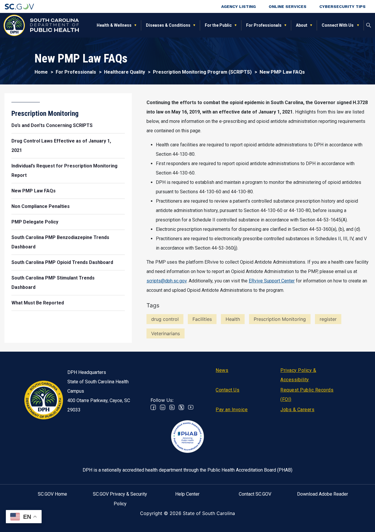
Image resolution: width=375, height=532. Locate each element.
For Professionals (264, 25)
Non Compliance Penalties (40, 206)
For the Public (218, 25)
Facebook (153, 407)
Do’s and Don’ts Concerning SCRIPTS (52, 125)
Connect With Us (338, 25)
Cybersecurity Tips (342, 6)
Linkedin (162, 407)
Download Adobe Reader (322, 494)
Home (41, 72)
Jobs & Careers (297, 409)
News (222, 370)
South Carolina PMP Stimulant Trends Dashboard (53, 282)
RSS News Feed (172, 407)
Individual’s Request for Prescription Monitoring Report (64, 170)
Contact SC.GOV (255, 494)
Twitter (181, 407)
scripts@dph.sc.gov (166, 281)
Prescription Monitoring (45, 113)
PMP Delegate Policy (34, 222)
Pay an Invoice (232, 409)
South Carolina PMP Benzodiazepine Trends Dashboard (60, 242)
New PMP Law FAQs (33, 191)
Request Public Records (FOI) (306, 394)
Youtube (190, 407)
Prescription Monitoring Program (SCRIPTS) (202, 72)
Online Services (287, 6)
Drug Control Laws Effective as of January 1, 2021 (61, 145)
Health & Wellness (114, 25)
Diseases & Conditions (168, 25)
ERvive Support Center (272, 281)
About (301, 25)
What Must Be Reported (37, 303)
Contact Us (227, 390)
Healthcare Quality (124, 72)
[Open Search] (368, 25)
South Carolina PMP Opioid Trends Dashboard (62, 262)
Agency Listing (238, 6)
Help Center (187, 494)
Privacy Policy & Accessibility (298, 374)
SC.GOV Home (52, 494)
